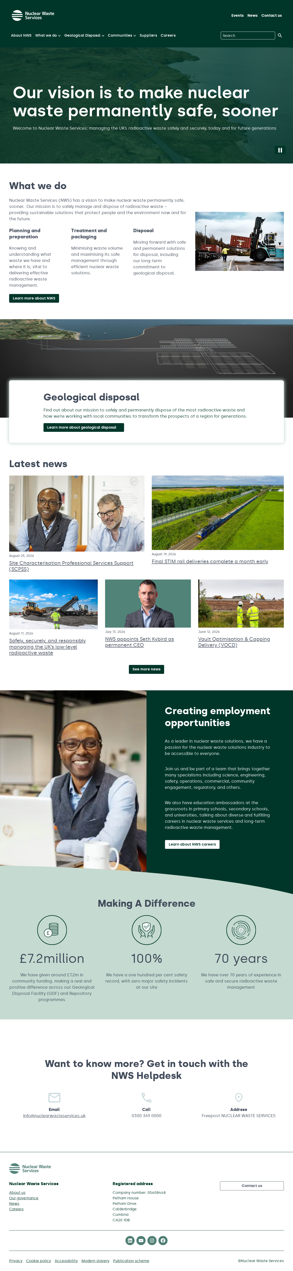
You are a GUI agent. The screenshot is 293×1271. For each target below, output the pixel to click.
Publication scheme (131, 1261)
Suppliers (148, 35)
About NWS (21, 35)
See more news (146, 669)
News (252, 15)
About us (17, 1192)
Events (237, 15)
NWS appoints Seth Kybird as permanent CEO (139, 642)
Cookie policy (38, 1261)
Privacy (15, 1261)
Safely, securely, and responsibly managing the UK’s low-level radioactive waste (47, 647)
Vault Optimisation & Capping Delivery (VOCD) (234, 642)
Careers (168, 35)
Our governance (23, 1198)
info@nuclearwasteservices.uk (54, 1115)
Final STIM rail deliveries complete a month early (210, 561)
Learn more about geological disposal (81, 427)
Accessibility (66, 1261)
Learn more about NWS (34, 298)
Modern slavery (95, 1261)
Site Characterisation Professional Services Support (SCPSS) (71, 566)
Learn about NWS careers (192, 844)
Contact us (271, 15)
